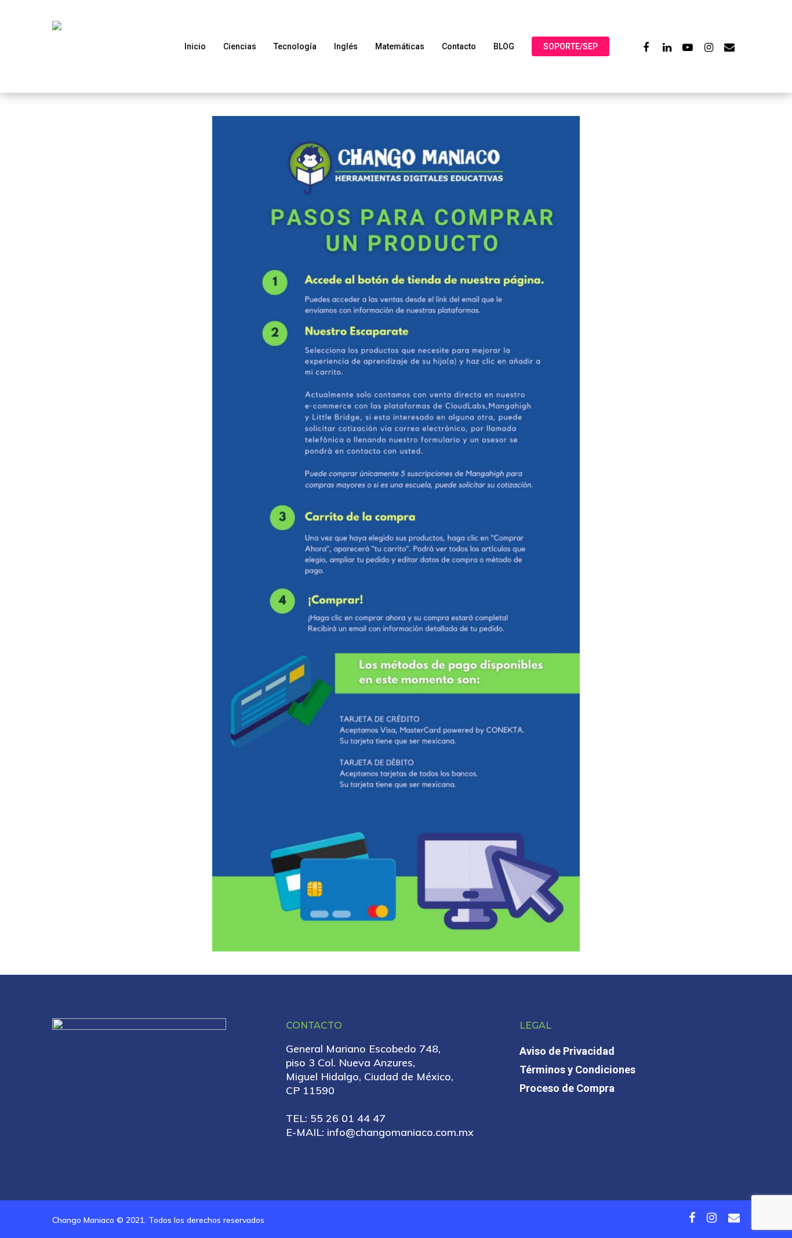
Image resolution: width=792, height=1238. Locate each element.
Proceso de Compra (567, 1088)
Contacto (459, 46)
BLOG (503, 46)
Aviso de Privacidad (567, 1051)
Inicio (195, 46)
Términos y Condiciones (577, 1069)
